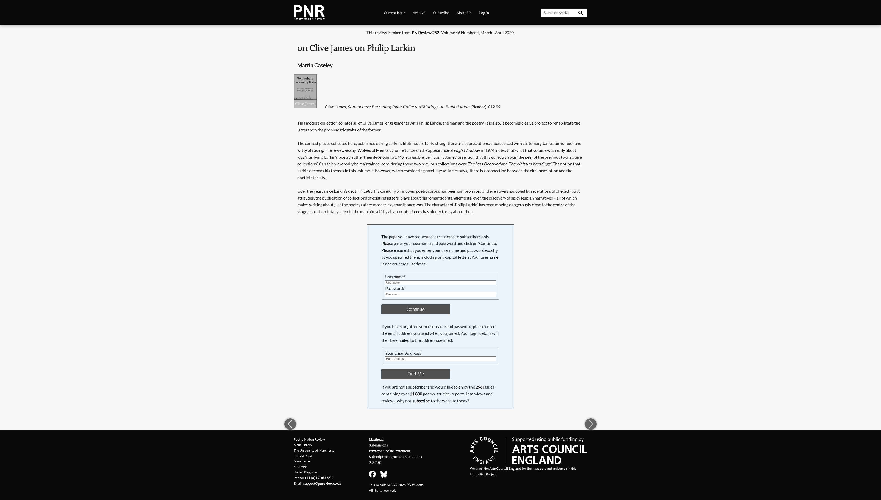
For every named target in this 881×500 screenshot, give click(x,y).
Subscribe (441, 13)
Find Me (415, 373)
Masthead (376, 439)
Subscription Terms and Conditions (395, 457)
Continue (416, 309)
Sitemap (375, 462)
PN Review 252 (425, 32)
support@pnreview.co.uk (322, 483)
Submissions (378, 445)
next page (591, 424)
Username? (395, 276)
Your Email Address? (403, 353)
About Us (464, 13)
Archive (419, 13)
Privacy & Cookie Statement (389, 451)
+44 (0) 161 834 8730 (319, 478)
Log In (484, 13)
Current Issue (394, 13)
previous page (290, 424)
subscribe (421, 400)
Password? (394, 288)
